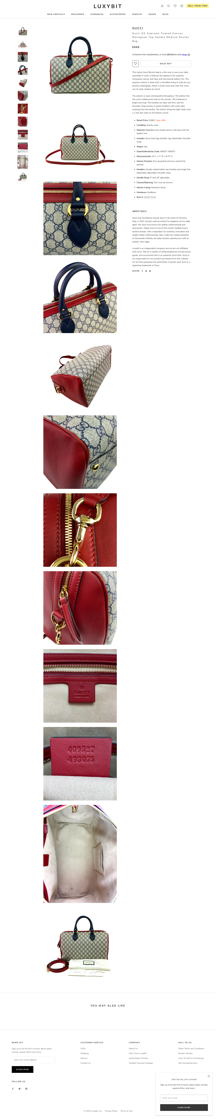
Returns (84, 1058)
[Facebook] (142, 271)
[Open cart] (181, 5)
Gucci (137, 28)
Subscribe (184, 1107)
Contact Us (86, 1063)
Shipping (85, 1053)
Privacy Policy (111, 1111)
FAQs (83, 1048)
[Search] (168, 5)
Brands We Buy (185, 1053)
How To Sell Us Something (191, 1058)
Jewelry (137, 14)
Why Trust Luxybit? (138, 1053)
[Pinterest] (150, 271)
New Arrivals (56, 14)
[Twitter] (146, 271)
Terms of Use (126, 1111)
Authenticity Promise (138, 1058)
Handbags (97, 14)
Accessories (118, 14)
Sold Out (166, 63)
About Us (133, 1048)
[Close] (208, 1076)
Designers (77, 14)
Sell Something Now (187, 1063)
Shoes (152, 14)
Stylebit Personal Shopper (141, 1063)
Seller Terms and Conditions (191, 1048)
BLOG (166, 14)
